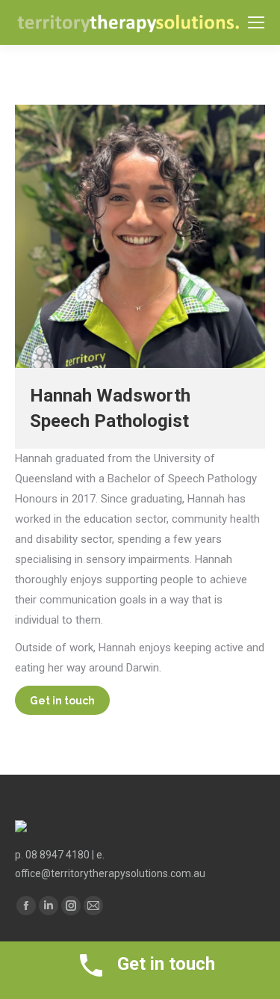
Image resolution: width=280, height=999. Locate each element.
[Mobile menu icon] (256, 22)
